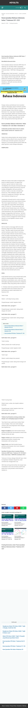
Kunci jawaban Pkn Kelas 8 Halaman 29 (13, 649)
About (3, 705)
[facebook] (5, 508)
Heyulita (14, 2)
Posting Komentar (13, 23)
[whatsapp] (23, 508)
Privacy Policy (13, 705)
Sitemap (24, 705)
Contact (7, 705)
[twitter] (11, 508)
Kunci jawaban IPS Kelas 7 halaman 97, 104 (14, 333)
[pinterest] (17, 508)
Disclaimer (19, 705)
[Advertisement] (14, 40)
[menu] (2, 7)
